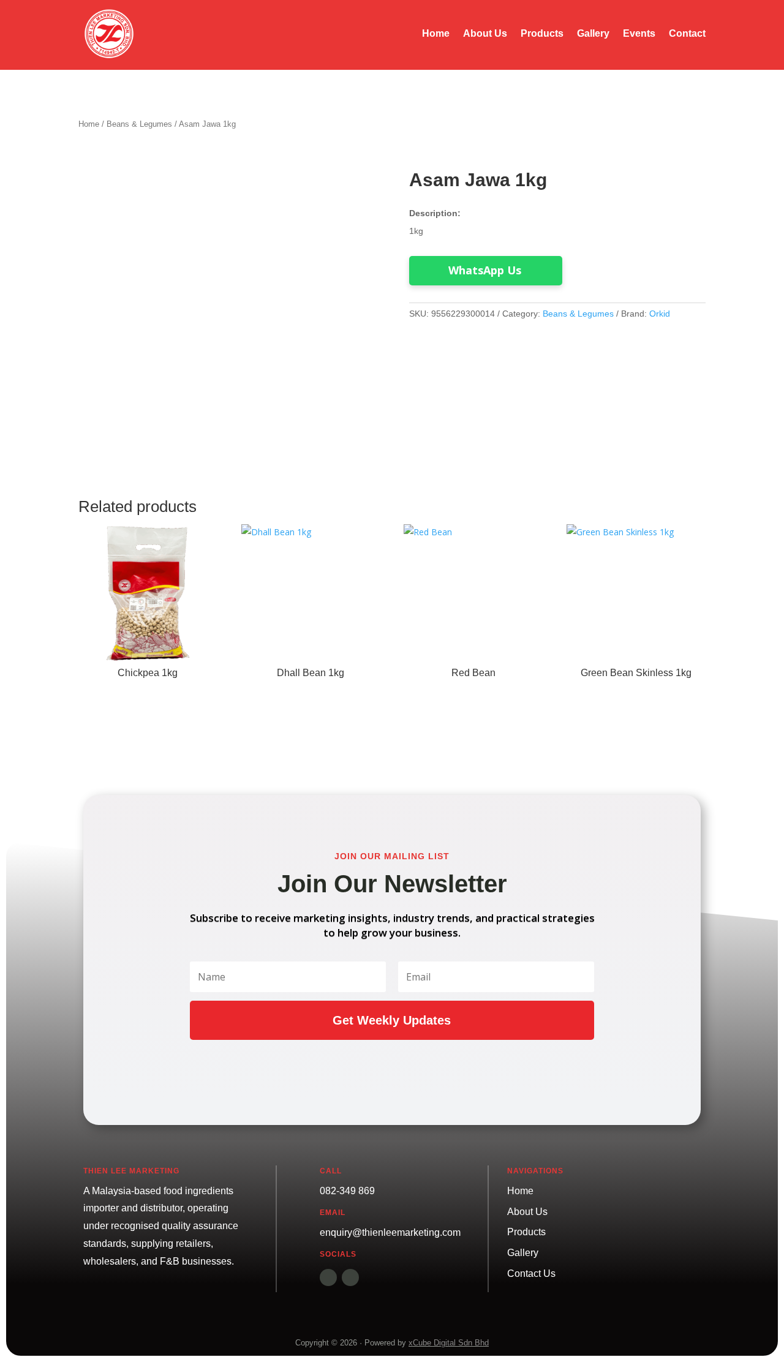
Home (436, 34)
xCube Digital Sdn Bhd (449, 1342)
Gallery (593, 34)
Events (639, 34)
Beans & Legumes (139, 124)
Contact (687, 34)
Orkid (659, 313)
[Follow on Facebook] (328, 1277)
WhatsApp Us (484, 270)
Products (542, 34)
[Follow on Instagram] (350, 1277)
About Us (485, 34)
